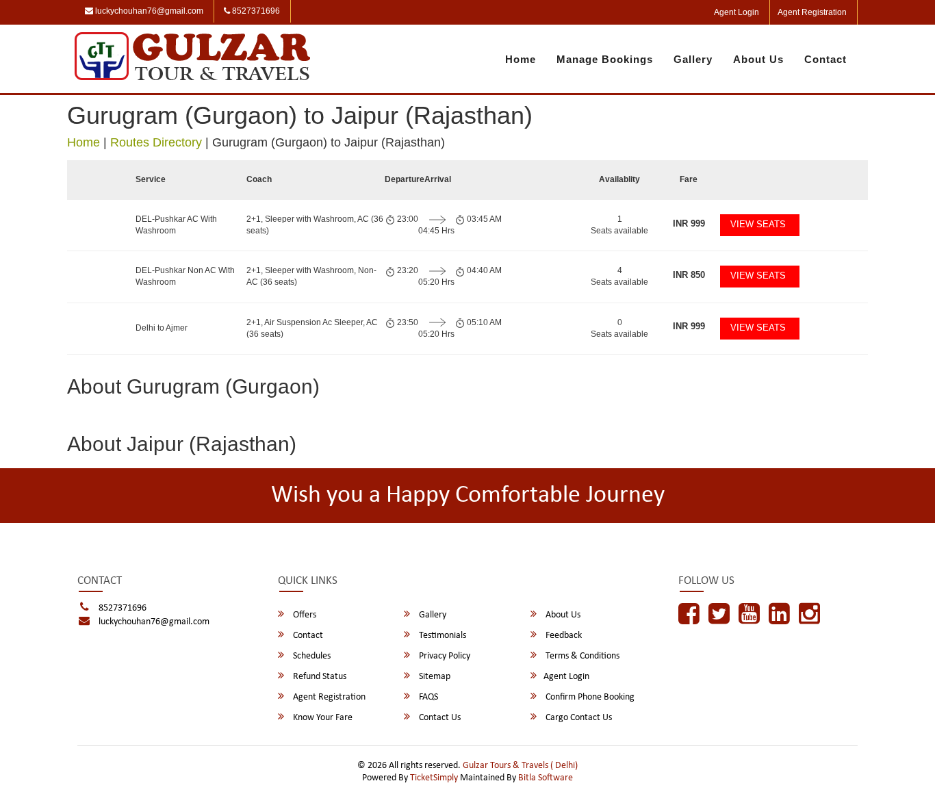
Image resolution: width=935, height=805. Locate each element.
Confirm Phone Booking (589, 697)
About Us (758, 59)
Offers (303, 615)
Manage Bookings (604, 59)
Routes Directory (156, 142)
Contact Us (439, 718)
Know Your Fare (322, 718)
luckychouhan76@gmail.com (148, 11)
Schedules (311, 656)
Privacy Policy (443, 656)
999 (689, 223)
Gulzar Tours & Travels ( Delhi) (520, 766)
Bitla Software (545, 778)
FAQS (427, 697)
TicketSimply (434, 778)
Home (520, 59)
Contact (825, 59)
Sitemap (433, 677)
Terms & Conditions (581, 656)
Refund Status (318, 677)
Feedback (562, 635)
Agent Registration (812, 12)
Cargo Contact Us (577, 718)
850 (689, 275)
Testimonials (441, 635)
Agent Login (736, 12)
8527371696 (255, 11)
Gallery (693, 59)
